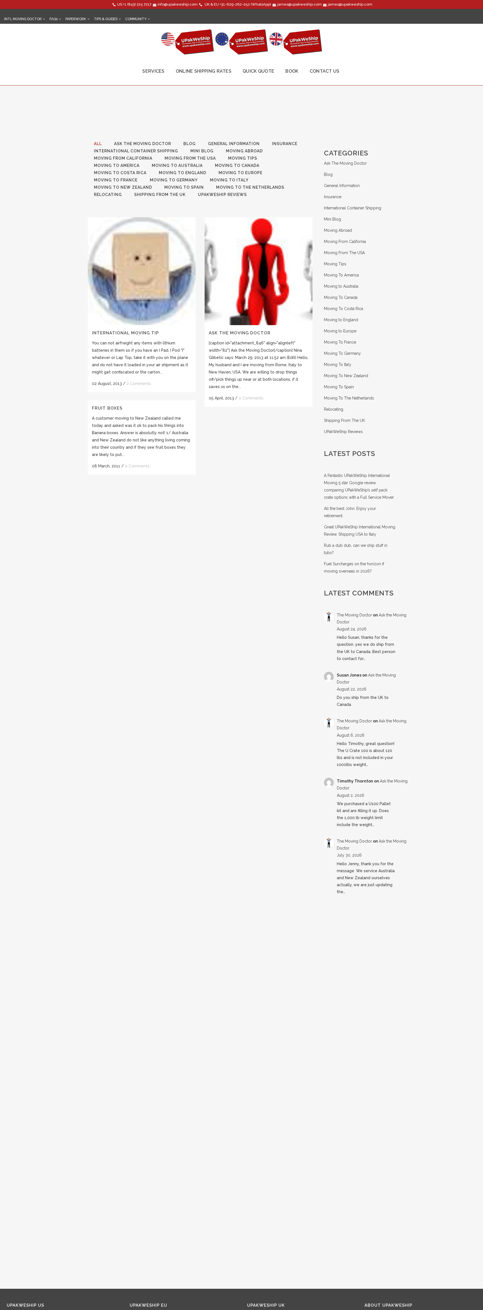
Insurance (332, 197)
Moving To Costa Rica (343, 308)
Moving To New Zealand (346, 375)
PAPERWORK (75, 19)
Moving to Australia (341, 286)
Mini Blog (332, 219)
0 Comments (251, 398)
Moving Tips (335, 264)
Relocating (333, 409)
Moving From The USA (344, 252)
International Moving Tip (125, 332)
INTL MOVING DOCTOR (23, 19)
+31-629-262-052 (235, 4)
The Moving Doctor (354, 615)
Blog (328, 174)
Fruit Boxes (107, 408)
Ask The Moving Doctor (240, 332)
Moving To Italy (337, 364)
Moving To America (341, 275)
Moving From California (345, 241)
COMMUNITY (135, 19)
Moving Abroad (338, 230)
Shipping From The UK (344, 420)
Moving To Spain (339, 387)
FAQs (53, 19)
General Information (342, 185)
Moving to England (341, 320)
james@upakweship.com (299, 4)
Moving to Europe (340, 331)
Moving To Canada (340, 297)
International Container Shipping (352, 208)
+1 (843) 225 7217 (137, 4)
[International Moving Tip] (142, 271)
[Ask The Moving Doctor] (258, 271)
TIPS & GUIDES (105, 19)
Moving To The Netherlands (349, 398)
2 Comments (139, 383)
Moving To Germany (342, 353)
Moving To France (340, 342)
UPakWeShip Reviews (343, 431)
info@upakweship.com (178, 4)
